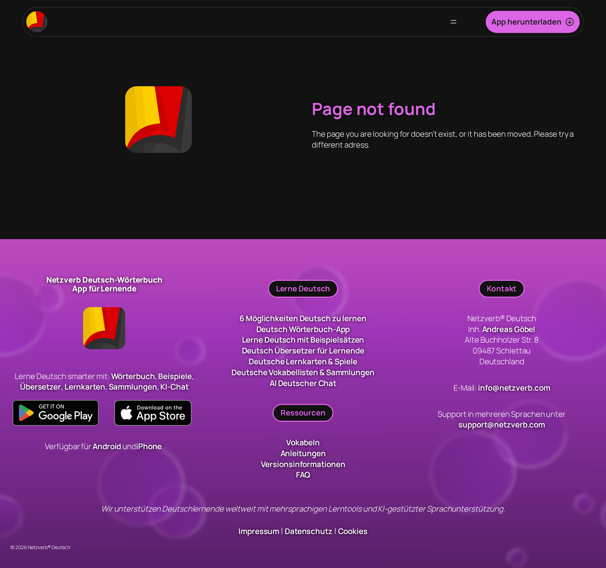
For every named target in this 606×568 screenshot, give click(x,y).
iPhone (149, 446)
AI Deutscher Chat (303, 383)
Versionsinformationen (303, 464)
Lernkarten (85, 386)
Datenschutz (308, 531)
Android (107, 446)
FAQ (303, 474)
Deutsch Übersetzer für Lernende (303, 350)
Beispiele (174, 376)
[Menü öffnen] (453, 22)
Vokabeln (303, 442)
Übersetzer (40, 386)
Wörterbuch (133, 376)
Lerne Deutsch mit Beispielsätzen (303, 339)
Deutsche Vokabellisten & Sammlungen (303, 372)
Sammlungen (133, 386)
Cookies (353, 531)
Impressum (258, 531)
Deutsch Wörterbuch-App (303, 329)
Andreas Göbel (509, 329)
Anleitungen (303, 453)
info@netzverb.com (514, 388)
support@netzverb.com (501, 424)
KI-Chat (174, 386)
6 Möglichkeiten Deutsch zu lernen (303, 318)
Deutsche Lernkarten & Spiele (303, 361)
